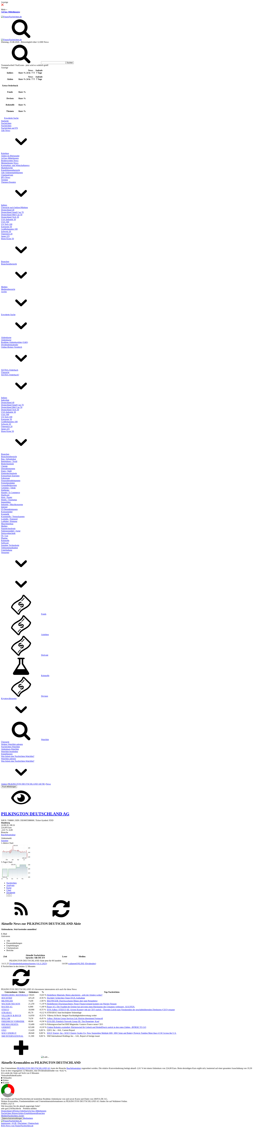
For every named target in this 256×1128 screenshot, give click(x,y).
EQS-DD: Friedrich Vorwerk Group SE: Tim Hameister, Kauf (73, 1021)
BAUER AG (7, 1007)
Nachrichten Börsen (9, 1113)
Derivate (44, 655)
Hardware (5, 495)
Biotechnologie (7, 464)
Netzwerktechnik (8, 533)
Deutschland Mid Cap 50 (11, 215)
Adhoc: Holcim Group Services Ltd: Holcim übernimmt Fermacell (75, 1018)
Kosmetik (5, 514)
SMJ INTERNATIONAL (12, 1036)
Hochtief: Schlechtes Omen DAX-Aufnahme (66, 998)
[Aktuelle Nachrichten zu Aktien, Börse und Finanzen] (11, 17)
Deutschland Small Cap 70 (12, 212)
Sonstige (4, 840)
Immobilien (6, 502)
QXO (3, 1030)
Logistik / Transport (9, 519)
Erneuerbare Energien (10, 476)
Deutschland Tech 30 (10, 217)
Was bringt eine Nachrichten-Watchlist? (17, 756)
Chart (8, 890)
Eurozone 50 (6, 227)
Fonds (43, 614)
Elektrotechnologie (9, 473)
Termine (4, 180)
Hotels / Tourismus (9, 500)
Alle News (5, 130)
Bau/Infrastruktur (8, 835)
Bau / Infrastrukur (8, 459)
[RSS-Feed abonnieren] (21, 918)
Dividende (10, 892)
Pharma (4, 538)
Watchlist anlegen (8, 759)
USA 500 (5, 222)
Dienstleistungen (8, 468)
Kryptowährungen (9, 698)
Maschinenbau (7, 524)
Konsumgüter (7, 512)
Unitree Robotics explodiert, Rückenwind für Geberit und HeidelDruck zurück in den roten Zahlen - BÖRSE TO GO (96, 1027)
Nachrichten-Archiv (15, 1116)
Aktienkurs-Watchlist (10, 749)
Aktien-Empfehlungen (27, 1113)
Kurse (8, 888)
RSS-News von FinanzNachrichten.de (17, 1126)
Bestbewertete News (9, 160)
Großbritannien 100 (9, 229)
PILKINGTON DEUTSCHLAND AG (34, 1068)
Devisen (44, 696)
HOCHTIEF (6, 998)
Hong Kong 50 (7, 239)
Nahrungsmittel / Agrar (10, 531)
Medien (4, 287)
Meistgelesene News (9, 163)
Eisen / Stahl (6, 471)
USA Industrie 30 (8, 219)
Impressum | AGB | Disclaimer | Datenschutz (20, 1123)
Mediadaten (28, 1118)
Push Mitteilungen (9, 787)
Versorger (5, 552)
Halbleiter (5, 490)
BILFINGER (7, 1001)
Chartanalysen (7, 175)
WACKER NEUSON (10, 1004)
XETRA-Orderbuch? (10, 375)
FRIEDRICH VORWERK (12, 1021)
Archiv (4, 292)
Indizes (4, 205)
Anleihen (45, 634)
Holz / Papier (6, 497)
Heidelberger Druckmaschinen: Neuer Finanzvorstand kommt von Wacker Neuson (82, 1004)
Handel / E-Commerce (10, 492)
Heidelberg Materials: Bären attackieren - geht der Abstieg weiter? (74, 995)
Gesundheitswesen (9, 485)
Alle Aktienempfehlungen (12, 172)
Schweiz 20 (6, 231)
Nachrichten (6, 123)
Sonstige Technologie (10, 545)
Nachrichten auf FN (9, 128)
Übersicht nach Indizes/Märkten (14, 207)
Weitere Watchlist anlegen (12, 744)
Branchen (5, 261)
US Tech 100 (6, 224)
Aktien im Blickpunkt (10, 156)
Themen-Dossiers (8, 182)
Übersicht (5, 372)
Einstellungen (7, 754)
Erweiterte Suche (11, 118)
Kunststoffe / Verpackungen (13, 516)
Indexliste (5, 400)
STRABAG (6, 1012)
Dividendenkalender (9, 345)
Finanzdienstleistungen (10, 480)
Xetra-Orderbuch (21, 1111)
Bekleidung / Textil (9, 461)
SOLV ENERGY (9, 1033)
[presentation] (7, 895)
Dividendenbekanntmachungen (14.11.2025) (28, 963)
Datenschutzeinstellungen (12, 1118)
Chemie (4, 466)
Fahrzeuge (5, 478)
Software (5, 543)
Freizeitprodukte (8, 483)
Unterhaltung (6, 550)
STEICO (5, 1010)
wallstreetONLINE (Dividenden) (82, 963)
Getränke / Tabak (8, 488)
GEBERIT (6, 1027)
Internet (4, 507)
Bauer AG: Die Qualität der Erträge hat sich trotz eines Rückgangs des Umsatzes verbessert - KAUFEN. (91, 1007)
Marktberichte (7, 168)
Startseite (5, 121)
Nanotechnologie (8, 528)
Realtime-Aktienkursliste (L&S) (14, 342)
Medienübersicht (8, 289)
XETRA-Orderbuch (9, 370)
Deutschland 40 (7, 210)
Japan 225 (5, 236)
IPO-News (5, 177)
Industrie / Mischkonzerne (12, 504)
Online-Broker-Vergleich (11, 347)
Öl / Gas (4, 536)
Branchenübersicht (9, 264)
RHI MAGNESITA (9, 1024)
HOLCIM (5, 1018)
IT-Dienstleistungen (9, 509)
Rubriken (5, 153)
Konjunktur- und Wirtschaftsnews (15, 165)
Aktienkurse (6, 337)
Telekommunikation (9, 548)
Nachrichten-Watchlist (10, 747)
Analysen (10, 885)
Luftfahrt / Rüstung (9, 521)
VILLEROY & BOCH (11, 1015)
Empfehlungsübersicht (10, 170)
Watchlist (45, 739)
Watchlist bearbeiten (9, 751)
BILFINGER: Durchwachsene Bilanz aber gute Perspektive (72, 1001)
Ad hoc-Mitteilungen (10, 12)
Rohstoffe (5, 540)
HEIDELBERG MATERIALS (14, 995)
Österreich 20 (6, 234)
